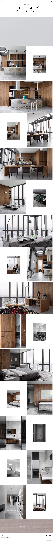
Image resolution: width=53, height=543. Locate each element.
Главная (25, 4)
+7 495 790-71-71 (5, 535)
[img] (26, 526)
